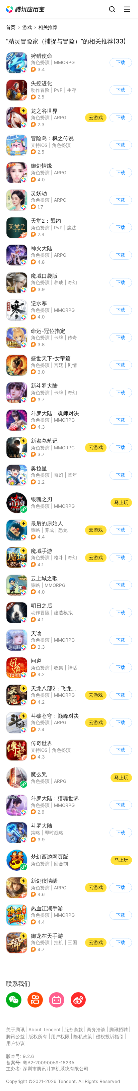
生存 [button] (71, 90)
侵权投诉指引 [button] (110, 1036)
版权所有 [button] (37, 1036)
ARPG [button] (60, 117)
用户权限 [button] (60, 1036)
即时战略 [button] (54, 832)
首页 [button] (10, 27)
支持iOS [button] (39, 145)
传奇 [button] (72, 337)
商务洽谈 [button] (96, 1029)
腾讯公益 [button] (15, 1036)
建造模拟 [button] (63, 612)
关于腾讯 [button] (15, 1029)
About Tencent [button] (44, 1029)
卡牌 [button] (58, 337)
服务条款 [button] (73, 1029)
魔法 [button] (71, 227)
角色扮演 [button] (40, 62)
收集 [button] (58, 667)
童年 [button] (72, 475)
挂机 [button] (58, 942)
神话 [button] (72, 667)
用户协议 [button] (15, 1043)
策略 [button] (35, 530)
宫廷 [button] (58, 365)
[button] (25, 9)
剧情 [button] (72, 365)
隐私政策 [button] (82, 1036)
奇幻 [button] (72, 282)
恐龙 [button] (63, 530)
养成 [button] (58, 282)
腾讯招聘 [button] (118, 1029)
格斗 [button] (58, 557)
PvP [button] (58, 90)
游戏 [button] (27, 27)
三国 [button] (72, 942)
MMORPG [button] (64, 62)
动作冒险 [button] (40, 90)
